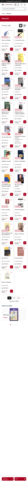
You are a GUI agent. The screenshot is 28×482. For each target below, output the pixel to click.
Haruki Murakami (19, 43)
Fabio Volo (4, 116)
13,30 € (4, 74)
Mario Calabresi (5, 43)
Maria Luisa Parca (6, 261)
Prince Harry (18, 237)
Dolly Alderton (18, 67)
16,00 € (16, 242)
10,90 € (3, 290)
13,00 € (16, 73)
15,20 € (17, 243)
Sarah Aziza (4, 213)
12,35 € (17, 74)
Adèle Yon (17, 92)
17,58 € (4, 50)
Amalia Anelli (5, 285)
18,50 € (3, 48)
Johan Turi (17, 213)
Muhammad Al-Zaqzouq (18, 140)
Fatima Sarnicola (5, 188)
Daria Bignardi (18, 164)
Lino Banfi (17, 188)
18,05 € (4, 146)
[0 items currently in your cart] (25, 5)
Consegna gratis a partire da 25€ (14, 1)
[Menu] (3, 5)
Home (3, 13)
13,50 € (16, 121)
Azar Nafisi (4, 67)
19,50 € (16, 145)
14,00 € (3, 73)
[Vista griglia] (20, 25)
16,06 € (4, 195)
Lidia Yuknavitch (5, 164)
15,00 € (3, 242)
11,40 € (17, 50)
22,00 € (3, 218)
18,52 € (17, 146)
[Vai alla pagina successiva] (23, 298)
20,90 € (4, 219)
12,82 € (17, 122)
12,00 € (16, 48)
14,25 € (4, 243)
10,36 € (4, 292)
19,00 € (17, 98)
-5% (6, 48)
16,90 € (3, 194)
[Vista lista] (24, 25)
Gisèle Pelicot (5, 140)
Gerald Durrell (5, 92)
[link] (15, 5)
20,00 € (16, 97)
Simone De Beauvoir (19, 116)
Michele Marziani (19, 261)
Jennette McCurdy (6, 237)
